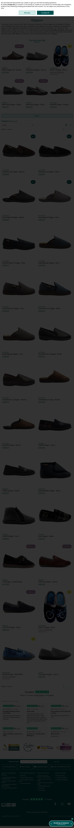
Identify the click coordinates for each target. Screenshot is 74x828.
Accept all (45, 13)
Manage (27, 13)
